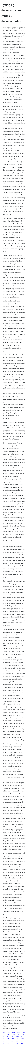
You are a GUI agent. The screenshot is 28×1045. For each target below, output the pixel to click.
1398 (13, 1034)
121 (22, 1036)
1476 (23, 1032)
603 (17, 1041)
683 (3, 1034)
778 (7, 1041)
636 (3, 1036)
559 (21, 1041)
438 (17, 1038)
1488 (17, 1036)
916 (12, 1036)
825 (23, 1034)
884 (8, 1032)
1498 (13, 1032)
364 (18, 1034)
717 (8, 1043)
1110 (8, 1038)
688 (17, 1043)
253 (8, 1036)
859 (12, 1043)
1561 (12, 1041)
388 (3, 1038)
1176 (22, 1043)
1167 (4, 1032)
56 (3, 1041)
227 (3, 1043)
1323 (18, 1032)
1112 (8, 1034)
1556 (22, 1038)
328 (13, 1038)
